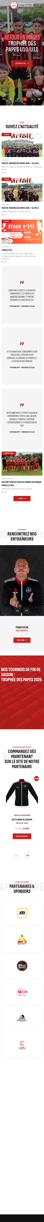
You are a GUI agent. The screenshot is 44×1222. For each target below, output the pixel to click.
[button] (17, 611)
